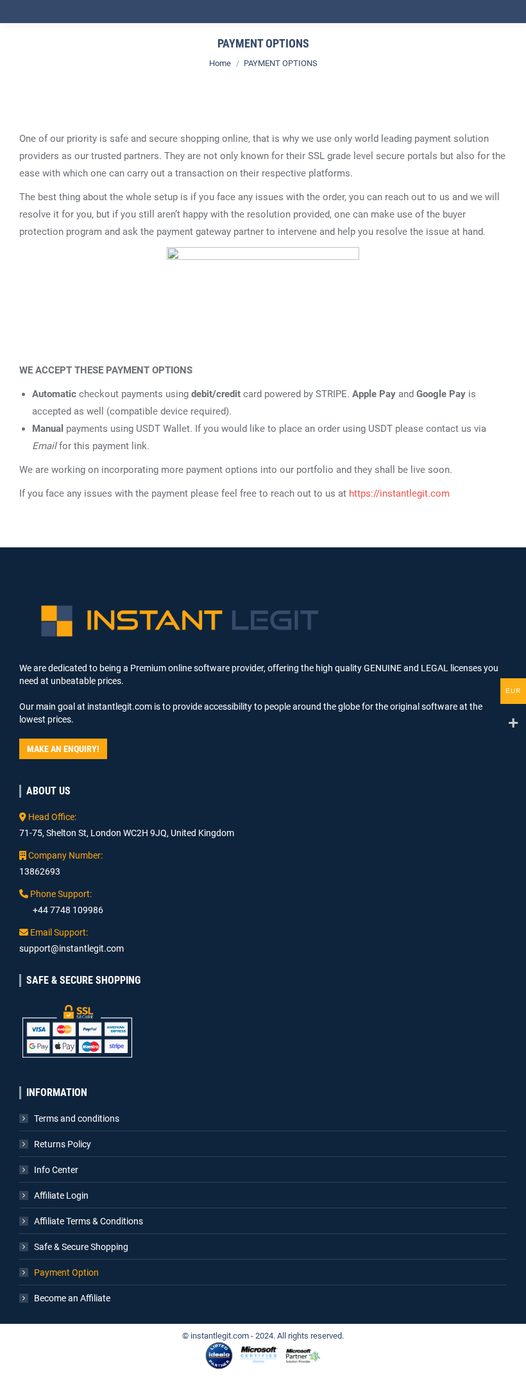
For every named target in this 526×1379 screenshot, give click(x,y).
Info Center (56, 1170)
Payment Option (66, 1272)
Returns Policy (62, 1144)
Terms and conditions (76, 1118)
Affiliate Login (61, 1195)
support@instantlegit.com (71, 948)
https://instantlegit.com (399, 493)
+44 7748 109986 (68, 910)
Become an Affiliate (72, 1298)
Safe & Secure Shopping (81, 1247)
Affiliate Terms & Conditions (88, 1221)
